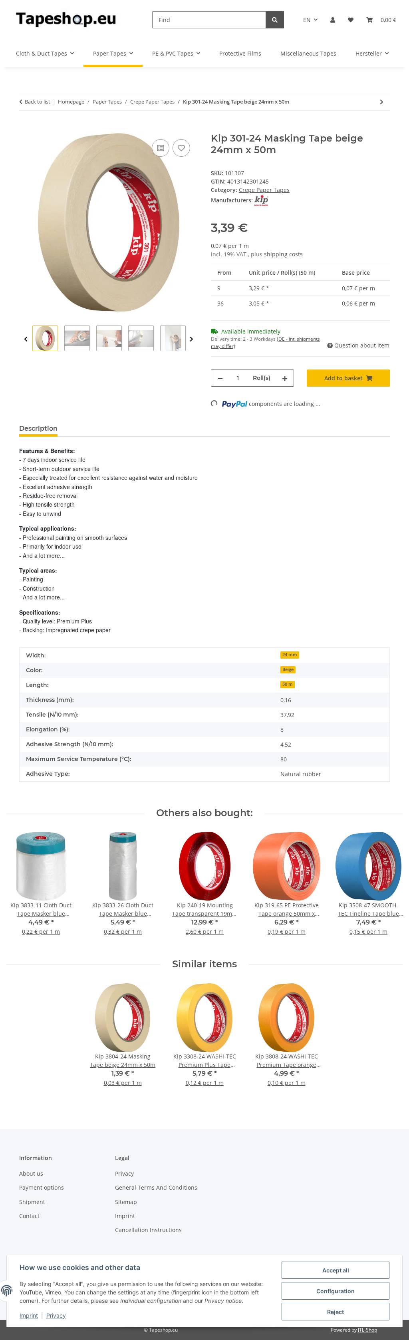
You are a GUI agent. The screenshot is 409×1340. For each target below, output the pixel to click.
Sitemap (126, 1202)
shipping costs (283, 254)
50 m (287, 684)
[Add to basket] (25, 128)
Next (191, 339)
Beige (288, 669)
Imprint (29, 1315)
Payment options (41, 1187)
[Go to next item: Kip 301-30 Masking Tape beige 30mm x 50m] (381, 101)
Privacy (56, 1315)
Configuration (335, 1291)
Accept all (335, 1270)
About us (31, 1173)
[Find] (275, 19)
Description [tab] (38, 428)
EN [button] (307, 20)
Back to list (37, 101)
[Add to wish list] (181, 148)
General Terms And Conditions (156, 1187)
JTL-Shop (367, 1329)
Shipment (32, 1202)
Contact (29, 1216)
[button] (332, 20)
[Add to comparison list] (160, 148)
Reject (335, 1311)
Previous (25, 339)
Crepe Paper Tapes (264, 190)
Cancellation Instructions (148, 1230)
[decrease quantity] (220, 378)
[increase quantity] (285, 378)
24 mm (289, 654)
